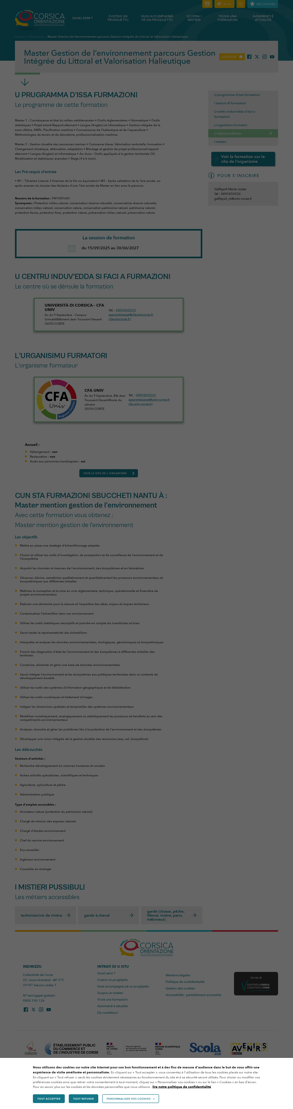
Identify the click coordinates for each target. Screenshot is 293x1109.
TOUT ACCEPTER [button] (48, 1098)
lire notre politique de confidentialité (181, 1087)
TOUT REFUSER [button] (83, 1098)
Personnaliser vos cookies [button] (129, 1098)
